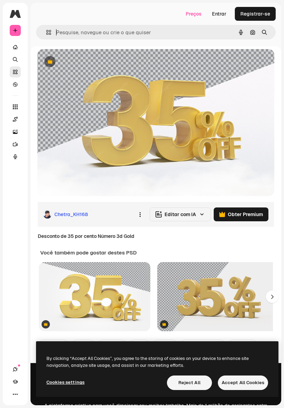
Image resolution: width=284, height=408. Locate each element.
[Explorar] (15, 84)
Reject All (189, 383)
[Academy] (15, 381)
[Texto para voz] (15, 156)
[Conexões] (15, 369)
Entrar (219, 14)
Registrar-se (255, 14)
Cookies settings (65, 382)
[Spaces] (15, 119)
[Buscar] (15, 59)
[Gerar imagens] (15, 131)
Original (81, 62)
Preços (194, 14)
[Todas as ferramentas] (15, 106)
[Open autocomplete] (45, 32)
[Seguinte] (272, 296)
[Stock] (15, 71)
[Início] (15, 47)
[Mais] (15, 394)
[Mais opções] (140, 214)
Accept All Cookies (243, 383)
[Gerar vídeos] (15, 144)
